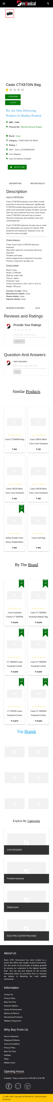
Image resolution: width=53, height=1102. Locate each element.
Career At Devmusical (13, 1009)
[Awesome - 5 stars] (29, 330)
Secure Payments (11, 1036)
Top (26, 731)
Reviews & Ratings (15, 308)
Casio (18, 136)
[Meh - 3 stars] (22, 330)
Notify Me (17, 167)
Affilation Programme (12, 1021)
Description (15, 183)
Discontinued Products (13, 1017)
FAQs (6, 1059)
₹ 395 (38, 499)
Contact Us (8, 994)
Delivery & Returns (11, 1013)
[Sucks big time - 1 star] (15, 330)
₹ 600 (14, 449)
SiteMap (7, 1055)
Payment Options (11, 1006)
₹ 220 (14, 499)
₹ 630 (14, 548)
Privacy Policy (9, 998)
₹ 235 (38, 449)
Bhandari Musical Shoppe (31, 127)
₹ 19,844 (14, 622)
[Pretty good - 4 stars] (26, 330)
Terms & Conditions (12, 1044)
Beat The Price (10, 1002)
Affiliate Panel (9, 1063)
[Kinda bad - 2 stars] (19, 330)
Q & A (37, 308)
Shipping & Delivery (12, 1040)
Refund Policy (37, 183)
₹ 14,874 (14, 721)
